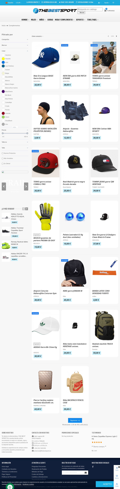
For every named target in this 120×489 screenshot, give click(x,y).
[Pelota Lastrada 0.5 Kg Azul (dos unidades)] (75, 216)
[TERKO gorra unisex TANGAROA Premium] (104, 57)
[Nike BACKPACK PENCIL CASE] (75, 382)
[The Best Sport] (55, 11)
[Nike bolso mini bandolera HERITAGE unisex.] (75, 326)
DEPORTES (80, 20)
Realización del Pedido (39, 469)
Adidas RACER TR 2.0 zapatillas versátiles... (19, 255)
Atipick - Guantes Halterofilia (70, 130)
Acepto (107, 484)
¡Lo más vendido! (8, 209)
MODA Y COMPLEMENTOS (64, 20)
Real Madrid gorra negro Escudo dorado (74, 183)
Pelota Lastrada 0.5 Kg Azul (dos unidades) (73, 236)
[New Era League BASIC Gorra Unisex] (45, 57)
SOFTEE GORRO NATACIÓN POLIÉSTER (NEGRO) (45, 130)
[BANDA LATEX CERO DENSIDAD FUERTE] (104, 273)
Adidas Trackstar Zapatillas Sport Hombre (17, 230)
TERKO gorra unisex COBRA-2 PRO (42, 183)
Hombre (25, 20)
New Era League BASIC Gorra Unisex (43, 77)
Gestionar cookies (28, 484)
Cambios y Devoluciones (40, 477)
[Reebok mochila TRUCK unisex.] (104, 326)
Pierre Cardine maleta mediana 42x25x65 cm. (44, 401)
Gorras (50, 20)
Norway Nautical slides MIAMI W (19, 243)
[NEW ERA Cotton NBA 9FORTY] (104, 110)
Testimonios (96, 433)
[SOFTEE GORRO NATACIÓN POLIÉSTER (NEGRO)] (45, 110)
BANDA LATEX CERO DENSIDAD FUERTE (101, 292)
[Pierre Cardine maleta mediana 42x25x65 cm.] (45, 382)
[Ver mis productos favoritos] (113, 2)
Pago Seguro (6, 474)
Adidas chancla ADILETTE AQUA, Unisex (17, 216)
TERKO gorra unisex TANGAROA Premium (101, 77)
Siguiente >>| (75, 420)
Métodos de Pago (37, 472)
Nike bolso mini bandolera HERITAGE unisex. (74, 345)
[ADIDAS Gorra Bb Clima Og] (45, 326)
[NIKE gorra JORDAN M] (75, 273)
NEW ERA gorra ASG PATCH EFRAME (74, 77)
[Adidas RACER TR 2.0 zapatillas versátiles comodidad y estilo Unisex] (6, 257)
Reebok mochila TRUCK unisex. (102, 345)
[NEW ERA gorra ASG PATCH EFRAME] (75, 57)
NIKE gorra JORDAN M (72, 291)
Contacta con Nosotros (9, 469)
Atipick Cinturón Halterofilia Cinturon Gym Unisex (45, 293)
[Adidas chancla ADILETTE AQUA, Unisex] (6, 217)
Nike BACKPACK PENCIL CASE (73, 401)
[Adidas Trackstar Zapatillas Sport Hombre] (6, 231)
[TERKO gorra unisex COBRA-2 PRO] (45, 163)
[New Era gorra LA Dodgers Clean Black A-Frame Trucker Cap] (104, 216)
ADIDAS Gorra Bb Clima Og (45, 347)
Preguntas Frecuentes (39, 466)
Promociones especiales (70, 433)
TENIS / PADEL (92, 20)
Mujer (33, 20)
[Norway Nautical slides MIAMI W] (6, 245)
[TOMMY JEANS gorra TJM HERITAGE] (104, 163)
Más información (16, 484)
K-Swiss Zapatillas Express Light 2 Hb (104, 437)
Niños (41, 20)
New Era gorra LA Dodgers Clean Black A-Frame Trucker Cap (104, 237)
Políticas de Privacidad (9, 477)
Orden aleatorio (37, 36)
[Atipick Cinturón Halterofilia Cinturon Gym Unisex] (45, 273)
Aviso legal (5, 466)
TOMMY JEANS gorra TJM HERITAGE (103, 183)
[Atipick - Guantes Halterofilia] (75, 110)
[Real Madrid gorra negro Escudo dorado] (75, 163)
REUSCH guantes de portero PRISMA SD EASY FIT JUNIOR (44, 240)
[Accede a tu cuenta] (100, 2)
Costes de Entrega (38, 474)
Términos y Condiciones (9, 472)
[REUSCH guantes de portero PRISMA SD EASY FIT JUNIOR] (45, 216)
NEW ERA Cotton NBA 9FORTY (101, 130)
